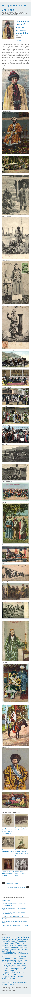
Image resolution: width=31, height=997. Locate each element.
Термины (4, 982)
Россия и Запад (21, 963)
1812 (3, 937)
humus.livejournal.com (22, 39)
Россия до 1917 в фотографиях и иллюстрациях (14, 903)
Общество (16, 958)
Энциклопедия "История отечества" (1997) (13, 974)
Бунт (26, 945)
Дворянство (25, 953)
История (17, 954)
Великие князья (6, 947)
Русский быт (11, 967)
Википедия (16, 947)
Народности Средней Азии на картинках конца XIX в (22, 27)
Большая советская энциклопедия (13, 944)
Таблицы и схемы (6, 900)
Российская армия (9, 963)
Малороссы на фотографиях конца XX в (20, 873)
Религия (4, 962)
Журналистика (5, 954)
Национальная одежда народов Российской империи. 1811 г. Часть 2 (21, 852)
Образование (6, 958)
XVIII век (4, 939)
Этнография (19, 40)
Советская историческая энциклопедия (13, 970)
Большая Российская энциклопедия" (15, 942)
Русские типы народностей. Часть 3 (8, 850)
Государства (20, 982)
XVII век (8, 939)
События (9, 982)
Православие (12, 960)
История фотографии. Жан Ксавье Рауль (12, 916)
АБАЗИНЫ (4, 918)
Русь (26, 967)
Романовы (16, 962)
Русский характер (19, 967)
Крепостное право (24, 955)
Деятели (14, 982)
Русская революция (6, 965)
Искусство (12, 955)
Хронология (11, 984)
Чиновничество (18, 971)
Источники (4, 984)
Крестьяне (4, 956)
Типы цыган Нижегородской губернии (17, 887)
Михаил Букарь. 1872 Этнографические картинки (8, 873)
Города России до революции (14, 950)
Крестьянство (10, 956)
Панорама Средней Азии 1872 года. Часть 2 (21, 829)
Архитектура (16, 939)
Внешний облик (24, 947)
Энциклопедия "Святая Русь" (12, 977)
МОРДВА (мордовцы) (7, 905)
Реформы (9, 962)
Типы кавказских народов (10, 883)
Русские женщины (16, 965)
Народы (26, 982)
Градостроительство (12, 953)
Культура (16, 956)
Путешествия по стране (22, 960)
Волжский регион (5, 949)
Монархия (22, 956)
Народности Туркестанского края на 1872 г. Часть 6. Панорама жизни (7, 830)
